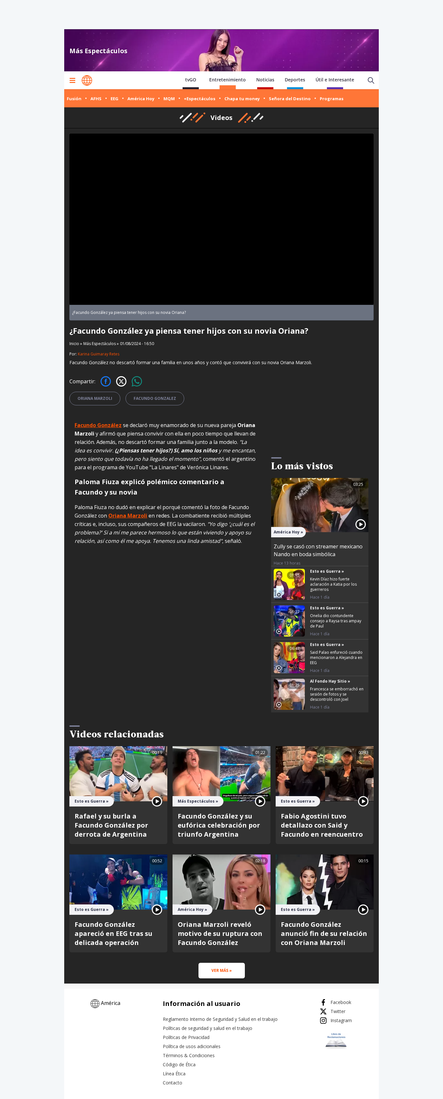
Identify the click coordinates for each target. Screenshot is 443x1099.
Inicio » (75, 343)
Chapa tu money (242, 99)
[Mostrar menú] (72, 80)
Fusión (74, 99)
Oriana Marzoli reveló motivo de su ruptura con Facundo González (220, 933)
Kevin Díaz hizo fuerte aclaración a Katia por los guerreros (333, 584)
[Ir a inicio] (87, 80)
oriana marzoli (95, 398)
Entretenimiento (227, 80)
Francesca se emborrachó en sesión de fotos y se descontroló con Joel (337, 694)
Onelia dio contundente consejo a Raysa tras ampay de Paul (335, 621)
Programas (331, 99)
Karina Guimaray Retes (98, 354)
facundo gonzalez (155, 398)
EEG (114, 99)
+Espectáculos (199, 99)
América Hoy (140, 99)
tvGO (190, 80)
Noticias (265, 80)
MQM (169, 99)
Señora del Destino (290, 99)
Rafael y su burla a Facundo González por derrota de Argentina (111, 825)
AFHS (96, 99)
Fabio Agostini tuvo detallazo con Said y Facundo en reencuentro (322, 825)
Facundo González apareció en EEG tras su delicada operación (113, 933)
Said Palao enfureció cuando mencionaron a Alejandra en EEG (336, 657)
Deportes (295, 80)
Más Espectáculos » (101, 343)
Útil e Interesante (335, 80)
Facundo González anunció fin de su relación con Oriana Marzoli (324, 933)
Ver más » (221, 970)
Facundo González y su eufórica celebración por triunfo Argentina (219, 825)
